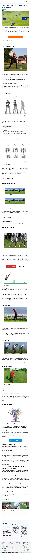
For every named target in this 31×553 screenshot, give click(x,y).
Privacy (25, 552)
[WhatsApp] (5, 550)
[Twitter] (4, 548)
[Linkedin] (5, 548)
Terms (23, 552)
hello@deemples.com (3, 543)
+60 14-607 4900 (3, 544)
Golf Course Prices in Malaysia (18, 543)
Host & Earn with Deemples (25, 547)
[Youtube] (2, 550)
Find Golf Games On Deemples (15, 440)
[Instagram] (4, 550)
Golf (7, 355)
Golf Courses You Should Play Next (25, 546)
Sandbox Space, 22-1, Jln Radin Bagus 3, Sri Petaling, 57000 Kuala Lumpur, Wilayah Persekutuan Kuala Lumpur (5, 546)
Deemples (7, 460)
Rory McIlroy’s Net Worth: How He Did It (12, 546)
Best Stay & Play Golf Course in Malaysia (25, 545)
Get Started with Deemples (18, 544)
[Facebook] (2, 548)
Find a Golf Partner (21, 266)
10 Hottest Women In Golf (11, 547)
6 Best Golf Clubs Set (10, 544)
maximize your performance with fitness (15, 455)
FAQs (21, 552)
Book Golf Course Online (11, 266)
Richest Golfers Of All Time (11, 543)
